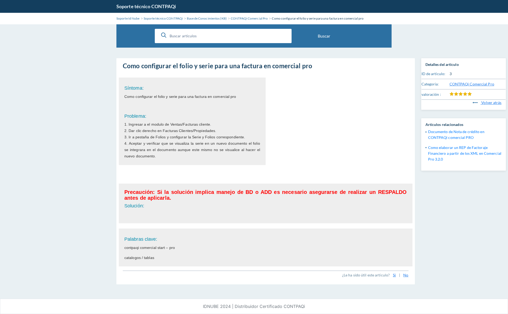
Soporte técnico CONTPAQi (146, 6)
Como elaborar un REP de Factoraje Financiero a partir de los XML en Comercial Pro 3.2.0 (464, 153)
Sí (394, 275)
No (405, 275)
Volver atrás (490, 102)
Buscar (324, 35)
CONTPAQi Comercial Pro (472, 84)
